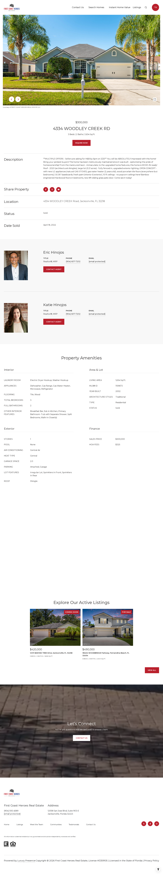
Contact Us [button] (81, 738)
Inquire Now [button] (81, 143)
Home (6, 824)
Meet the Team (36, 824)
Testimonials (74, 824)
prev (11, 99)
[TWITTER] (143, 823)
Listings (137, 7)
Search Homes (96, 7)
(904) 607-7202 (73, 261)
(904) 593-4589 (11, 811)
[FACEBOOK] (150, 823)
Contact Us (78, 7)
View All (152, 670)
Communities (56, 824)
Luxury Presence (26, 860)
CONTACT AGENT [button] (53, 269)
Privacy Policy (151, 860)
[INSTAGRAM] (156, 823)
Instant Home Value (119, 7)
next (18, 99)
